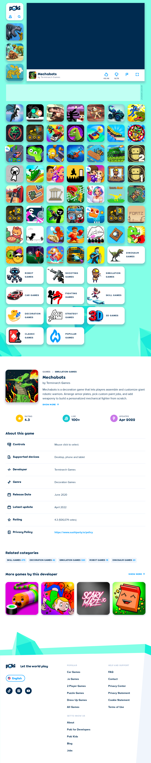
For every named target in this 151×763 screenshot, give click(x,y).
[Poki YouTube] (28, 690)
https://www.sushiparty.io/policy (74, 532)
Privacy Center (117, 686)
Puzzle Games (75, 693)
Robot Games (98, 560)
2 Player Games (76, 686)
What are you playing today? (19, 16)
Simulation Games (66, 372)
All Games (73, 707)
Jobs (70, 750)
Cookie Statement (119, 700)
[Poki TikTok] (9, 690)
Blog (69, 743)
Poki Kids (72, 736)
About (70, 722)
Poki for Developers (78, 729)
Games (46, 372)
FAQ (110, 672)
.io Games (73, 679)
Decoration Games (42, 560)
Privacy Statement (119, 693)
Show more (49, 404)
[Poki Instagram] (18, 690)
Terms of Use (116, 707)
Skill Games (16, 560)
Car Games (73, 672)
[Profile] (10, 16)
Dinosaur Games (124, 560)
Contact (113, 679)
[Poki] (14, 8)
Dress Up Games (77, 700)
